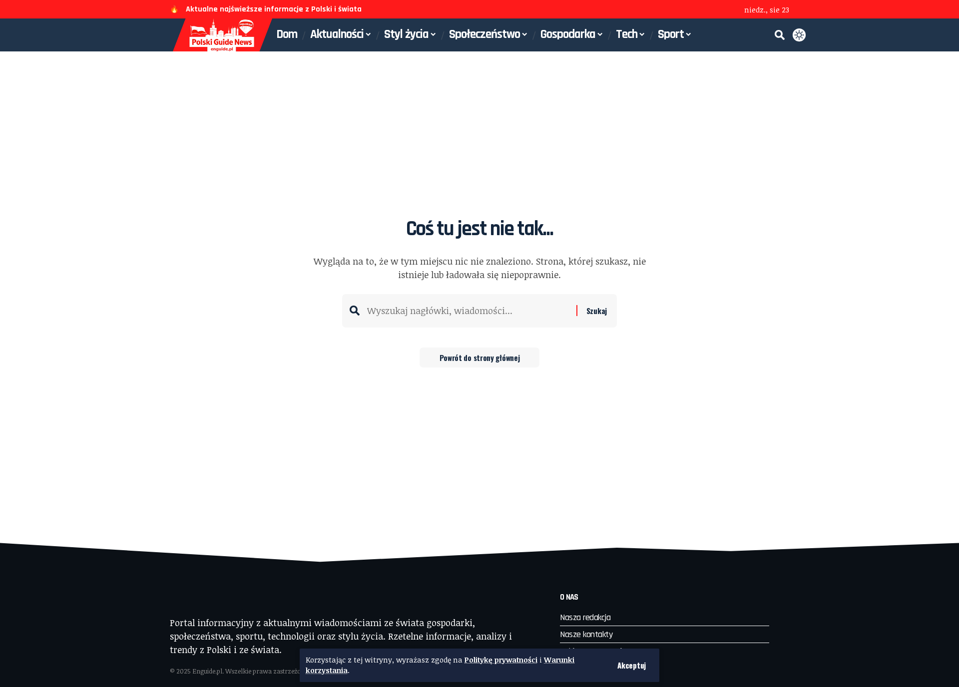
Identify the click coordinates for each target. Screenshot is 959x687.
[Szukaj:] (468, 311)
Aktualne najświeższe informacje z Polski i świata (274, 9)
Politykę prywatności (501, 660)
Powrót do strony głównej (480, 357)
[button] (631, 665)
